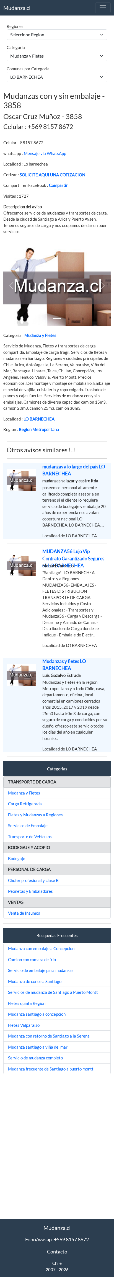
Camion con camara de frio (32, 959)
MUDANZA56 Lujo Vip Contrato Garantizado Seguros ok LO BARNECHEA (73, 558)
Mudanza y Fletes (40, 335)
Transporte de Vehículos (30, 836)
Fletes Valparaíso (24, 1025)
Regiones (15, 26)
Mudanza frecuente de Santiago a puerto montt (51, 1068)
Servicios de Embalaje (28, 825)
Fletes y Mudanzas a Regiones (35, 814)
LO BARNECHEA (39, 418)
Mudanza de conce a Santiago (34, 981)
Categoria (16, 47)
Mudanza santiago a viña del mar (38, 1046)
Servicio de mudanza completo (35, 1057)
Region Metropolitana (39, 429)
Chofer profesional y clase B (33, 880)
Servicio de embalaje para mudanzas (41, 970)
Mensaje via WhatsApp (45, 153)
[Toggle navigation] (103, 7)
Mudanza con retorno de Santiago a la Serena (49, 1035)
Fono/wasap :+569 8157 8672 (57, 1239)
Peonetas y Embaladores (30, 891)
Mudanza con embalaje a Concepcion (41, 948)
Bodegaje (16, 858)
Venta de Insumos (24, 912)
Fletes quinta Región (26, 1003)
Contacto (57, 1251)
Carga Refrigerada (25, 803)
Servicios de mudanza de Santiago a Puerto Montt (53, 992)
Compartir (58, 185)
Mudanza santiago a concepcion (37, 1014)
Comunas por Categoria (28, 68)
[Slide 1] (57, 318)
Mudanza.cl (16, 7)
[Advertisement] (57, 1140)
